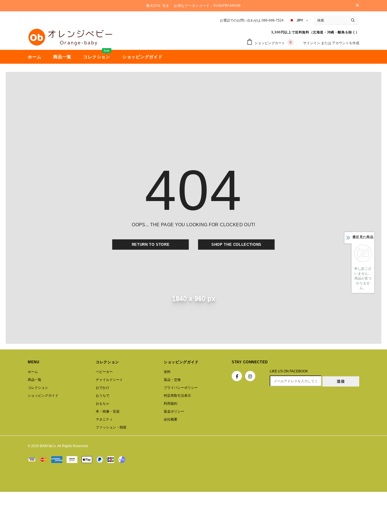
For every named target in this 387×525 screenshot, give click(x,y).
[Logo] (70, 37)
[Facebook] (237, 376)
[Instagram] (250, 376)
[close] (357, 5)
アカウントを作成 (345, 43)
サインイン (312, 43)
